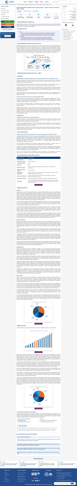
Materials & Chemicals (21, 476)
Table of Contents (27, 11)
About (41, 1)
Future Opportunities (5, 16)
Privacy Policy (7, 479)
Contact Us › (7, 35)
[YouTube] (35, 480)
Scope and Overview (5, 10)
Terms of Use (7, 481)
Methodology (36, 11)
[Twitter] (34, 480)
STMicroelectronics (22, 420)
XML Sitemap (7, 474)
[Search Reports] (70, 2)
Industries (30, 1)
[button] (7, 7)
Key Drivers (3, 14)
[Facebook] (32, 480)
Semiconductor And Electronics (10, 4)
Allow (72, 483)
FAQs (5, 476)
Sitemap (6, 472)
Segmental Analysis (5, 18)
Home (25, 1)
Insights (36, 1)
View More (53, 430)
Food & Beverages (21, 481)
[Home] (10, 1)
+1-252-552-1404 (61, 478)
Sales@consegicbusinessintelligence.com (65, 480)
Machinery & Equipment (22, 479)
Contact (47, 1)
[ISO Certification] (66, 25)
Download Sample (38, 184)
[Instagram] (39, 480)
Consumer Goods (21, 474)
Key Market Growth (5, 12)
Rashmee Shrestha (22, 425)
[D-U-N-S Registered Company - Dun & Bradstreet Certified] (73, 25)
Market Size (3, 8)
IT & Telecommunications (22, 472)
